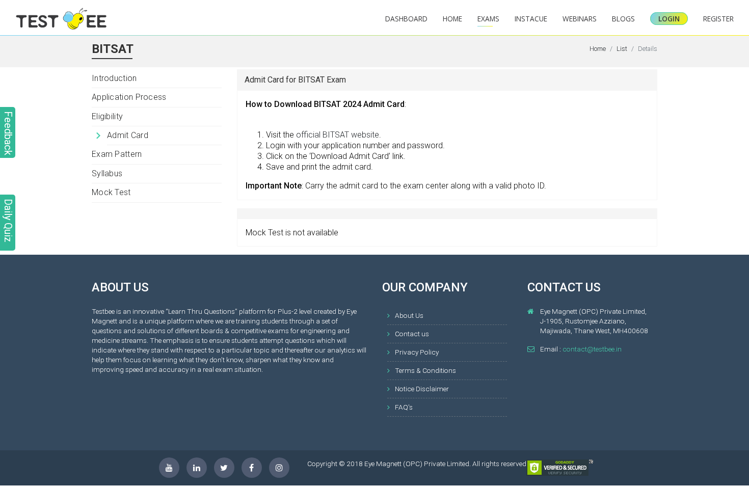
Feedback (8, 133)
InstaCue (531, 18)
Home (452, 18)
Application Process (129, 97)
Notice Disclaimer (422, 389)
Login (669, 18)
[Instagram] (279, 467)
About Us (409, 315)
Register (718, 18)
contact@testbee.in (592, 349)
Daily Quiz (8, 220)
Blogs (623, 18)
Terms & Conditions (425, 370)
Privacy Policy (417, 352)
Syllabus (107, 173)
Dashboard (406, 18)
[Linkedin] (196, 467)
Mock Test (111, 192)
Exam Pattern (117, 154)
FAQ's (404, 407)
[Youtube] (169, 467)
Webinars (580, 18)
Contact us (412, 334)
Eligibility (107, 116)
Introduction (114, 78)
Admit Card (127, 135)
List (622, 48)
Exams (488, 18)
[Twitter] (224, 467)
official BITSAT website (337, 135)
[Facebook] (252, 467)
